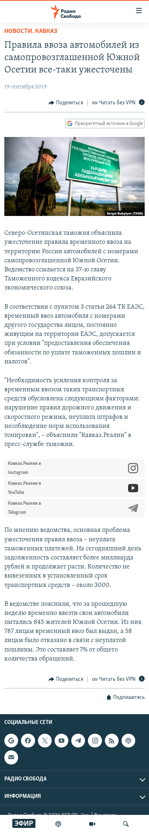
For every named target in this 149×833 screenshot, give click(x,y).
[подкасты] (58, 824)
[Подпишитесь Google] (11, 740)
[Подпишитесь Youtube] (61, 740)
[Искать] (126, 824)
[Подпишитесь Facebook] (28, 740)
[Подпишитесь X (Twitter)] (45, 740)
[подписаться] (11, 757)
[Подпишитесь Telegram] (78, 740)
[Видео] (92, 824)
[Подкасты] (128, 740)
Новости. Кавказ (30, 31)
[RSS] (112, 740)
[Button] (65, 103)
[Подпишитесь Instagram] (95, 740)
